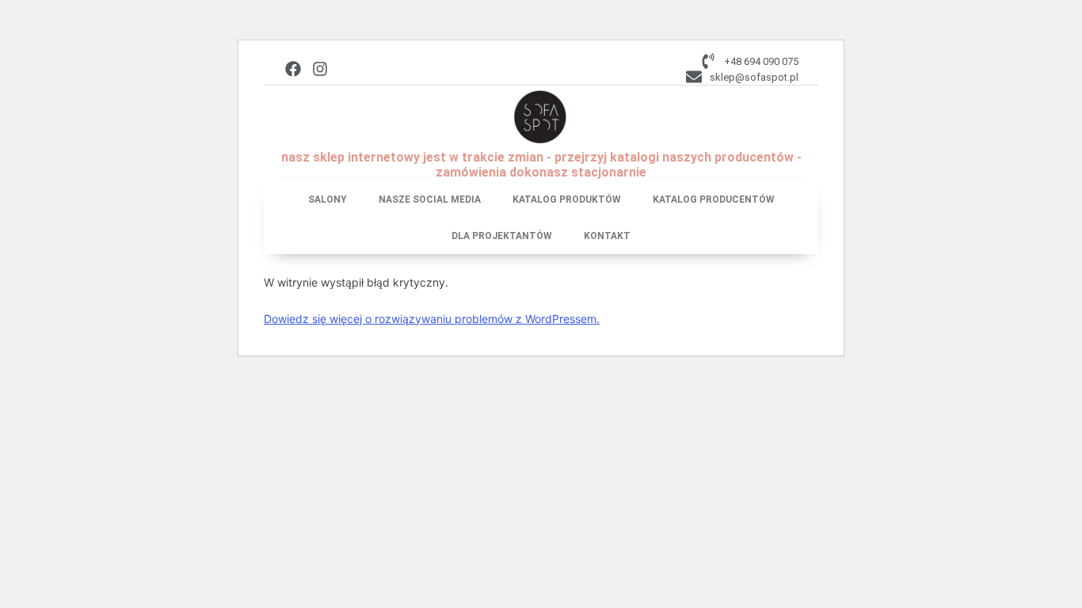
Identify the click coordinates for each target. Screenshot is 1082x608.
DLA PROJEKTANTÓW (501, 235)
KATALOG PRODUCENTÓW (714, 199)
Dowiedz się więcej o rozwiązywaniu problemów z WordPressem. (432, 318)
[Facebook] (293, 68)
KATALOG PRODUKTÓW (566, 199)
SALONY (327, 199)
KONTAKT (607, 235)
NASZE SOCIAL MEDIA (430, 199)
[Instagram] (320, 68)
